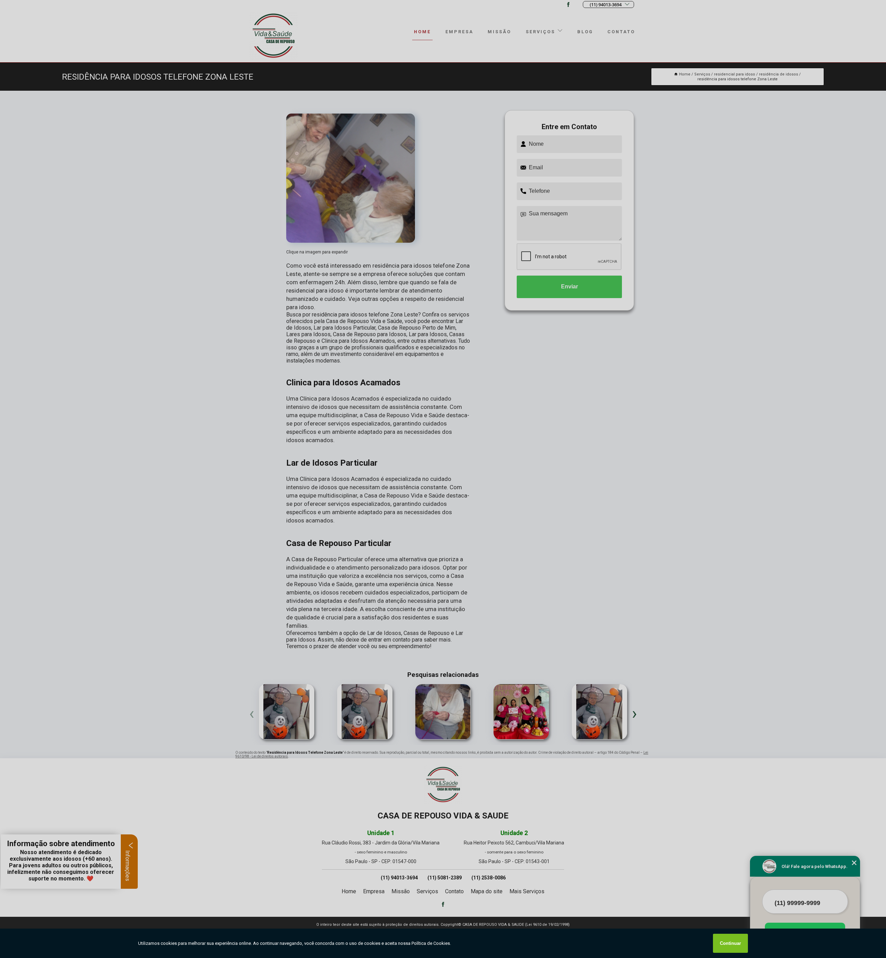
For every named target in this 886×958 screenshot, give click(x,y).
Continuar (730, 943)
